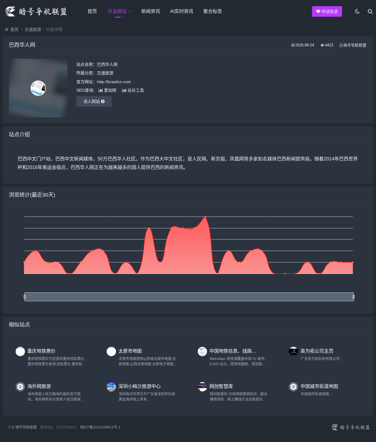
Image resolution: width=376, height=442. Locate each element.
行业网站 (117, 11)
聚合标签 (212, 11)
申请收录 (329, 11)
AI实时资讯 (181, 11)
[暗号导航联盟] (35, 11)
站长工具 (135, 90)
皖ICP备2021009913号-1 (100, 427)
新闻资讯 (150, 11)
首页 (92, 11)
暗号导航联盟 (26, 427)
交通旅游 (33, 29)
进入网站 (92, 101)
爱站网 (110, 90)
